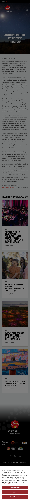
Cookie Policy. (8, 483)
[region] (15, 483)
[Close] (28, 468)
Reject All (14, 492)
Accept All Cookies (15, 496)
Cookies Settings (15, 487)
